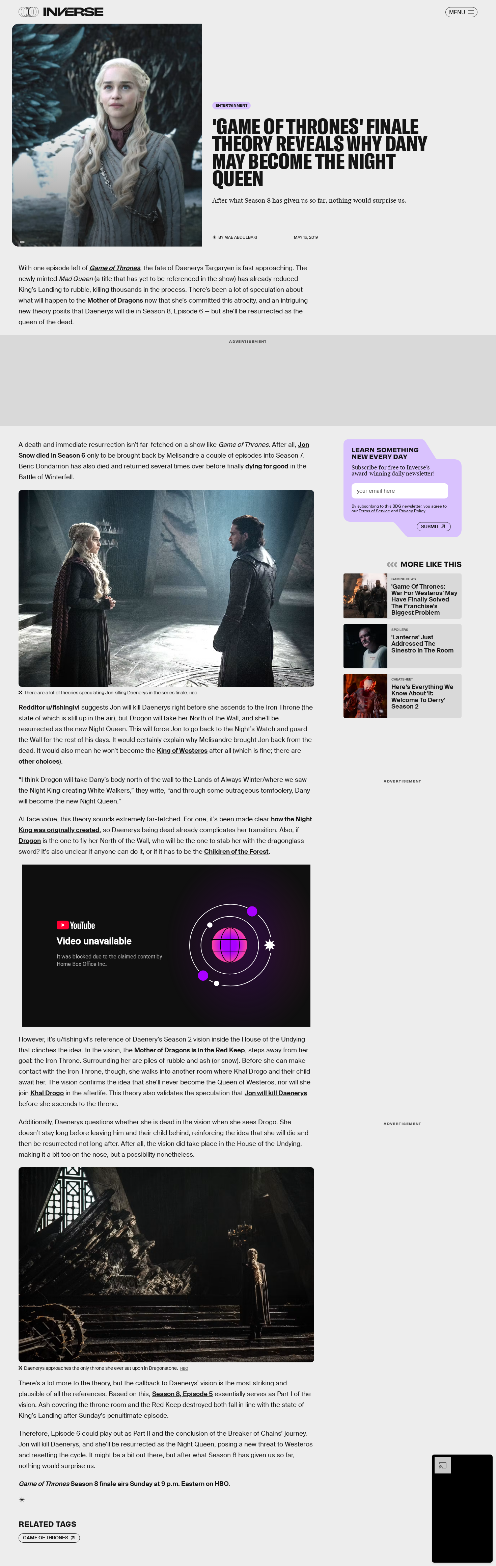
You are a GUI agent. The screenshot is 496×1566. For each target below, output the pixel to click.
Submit (430, 526)
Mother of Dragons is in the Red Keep (189, 1050)
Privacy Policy (412, 511)
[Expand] (439, 1461)
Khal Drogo (47, 1093)
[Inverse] (73, 11)
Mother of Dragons (115, 300)
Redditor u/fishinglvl (49, 707)
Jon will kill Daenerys (276, 1093)
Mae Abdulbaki (240, 237)
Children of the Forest (236, 851)
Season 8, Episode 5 (182, 1394)
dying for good (266, 466)
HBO (193, 693)
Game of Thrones (45, 1538)
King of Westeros (182, 750)
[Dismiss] (485, 1461)
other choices (39, 761)
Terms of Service (374, 511)
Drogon (30, 841)
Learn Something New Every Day (385, 452)
